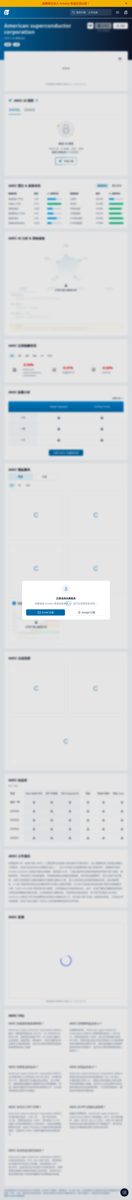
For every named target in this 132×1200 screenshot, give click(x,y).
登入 (68, 603)
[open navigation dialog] (124, 1192)
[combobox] (92, 12)
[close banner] (126, 3)
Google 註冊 (88, 612)
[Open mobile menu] (118, 12)
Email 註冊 (48, 612)
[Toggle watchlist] (126, 12)
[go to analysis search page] (6, 12)
